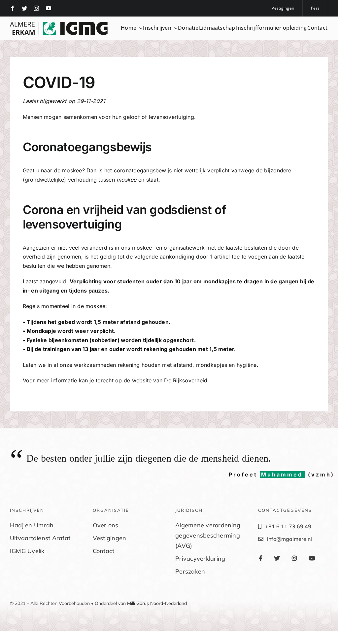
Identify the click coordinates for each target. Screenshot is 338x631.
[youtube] (48, 8)
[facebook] (12, 8)
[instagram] (36, 8)
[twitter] (24, 8)
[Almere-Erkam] (59, 24)
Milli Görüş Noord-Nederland (157, 603)
